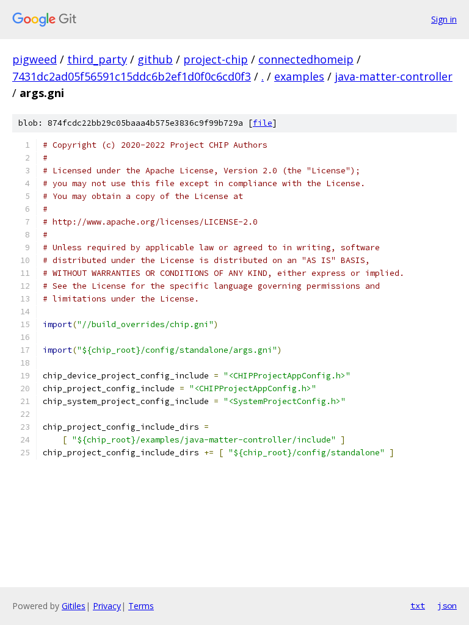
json (447, 605)
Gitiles (73, 606)
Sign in (444, 19)
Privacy (107, 606)
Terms (141, 606)
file (262, 123)
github (155, 59)
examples (299, 76)
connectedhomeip (306, 59)
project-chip (215, 59)
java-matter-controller (394, 76)
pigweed (34, 59)
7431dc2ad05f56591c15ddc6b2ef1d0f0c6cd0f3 (131, 76)
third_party (97, 59)
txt (417, 605)
